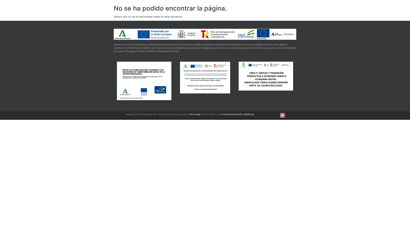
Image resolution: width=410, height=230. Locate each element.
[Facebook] (282, 115)
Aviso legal (195, 114)
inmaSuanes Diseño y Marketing (238, 114)
